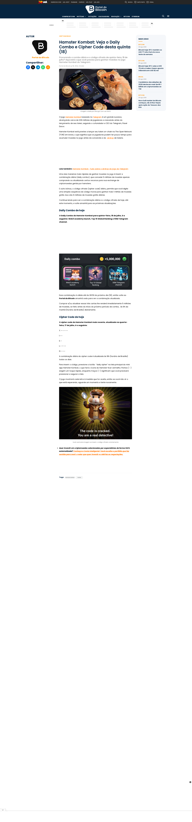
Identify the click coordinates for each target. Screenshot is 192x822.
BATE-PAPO (141, 2)
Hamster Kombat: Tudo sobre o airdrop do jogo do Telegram (100, 169)
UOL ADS (97, 2)
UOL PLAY (89, 2)
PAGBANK (74, 2)
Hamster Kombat (73, 117)
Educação (115, 17)
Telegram (97, 117)
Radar (79, 477)
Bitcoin (127, 17)
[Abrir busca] (163, 16)
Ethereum (135, 17)
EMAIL (152, 2)
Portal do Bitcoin (96, 9)
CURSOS (81, 2)
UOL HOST (66, 2)
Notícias (80, 17)
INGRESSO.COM (56, 2)
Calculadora (103, 17)
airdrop (110, 138)
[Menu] (168, 16)
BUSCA (130, 2)
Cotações (92, 17)
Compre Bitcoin (68, 17)
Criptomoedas (65, 36)
